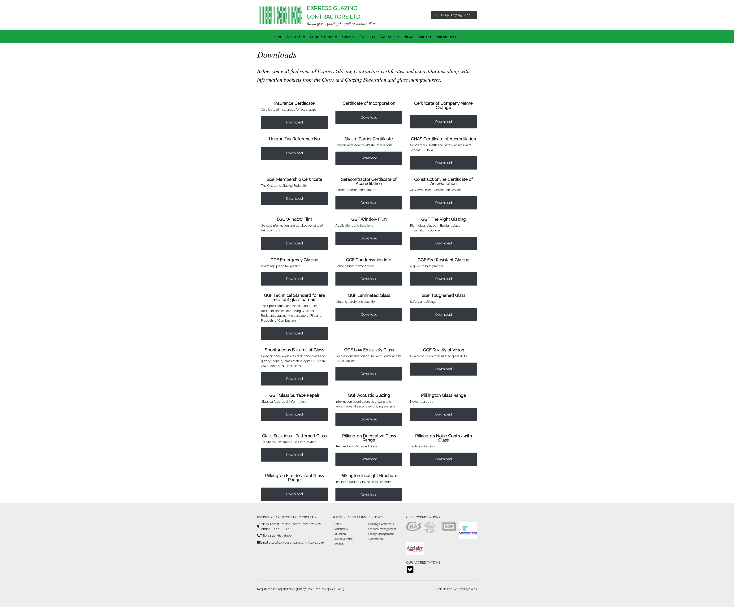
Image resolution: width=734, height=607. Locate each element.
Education (340, 534)
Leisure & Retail (343, 538)
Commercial (376, 538)
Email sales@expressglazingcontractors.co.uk (292, 542)
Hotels (338, 524)
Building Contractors (381, 524)
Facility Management (381, 534)
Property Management (382, 529)
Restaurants (341, 529)
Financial (339, 543)
